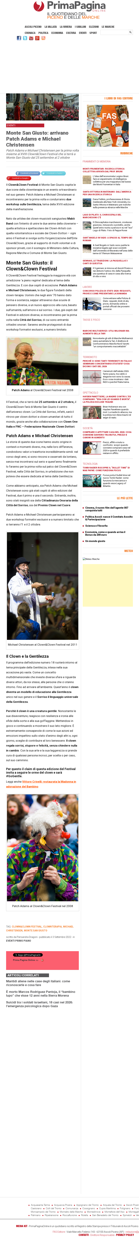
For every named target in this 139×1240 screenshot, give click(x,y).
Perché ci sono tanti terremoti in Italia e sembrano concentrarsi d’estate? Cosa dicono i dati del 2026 (107, 364)
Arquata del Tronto (112, 1204)
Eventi (82, 33)
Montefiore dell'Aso (114, 1211)
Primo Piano (23, 940)
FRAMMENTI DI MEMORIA (97, 161)
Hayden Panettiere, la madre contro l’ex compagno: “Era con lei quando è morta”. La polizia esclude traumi (107, 399)
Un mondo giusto (95, 541)
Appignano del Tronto (87, 1204)
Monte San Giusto (35, 930)
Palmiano (36, 1215)
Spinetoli (127, 1215)
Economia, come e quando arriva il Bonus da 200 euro (105, 533)
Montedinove (93, 1211)
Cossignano (88, 1208)
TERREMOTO (90, 357)
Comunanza (72, 1208)
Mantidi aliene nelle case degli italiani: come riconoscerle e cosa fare (38, 983)
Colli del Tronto (53, 1208)
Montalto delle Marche (71, 1211)
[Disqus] (42, 1053)
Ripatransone (51, 1215)
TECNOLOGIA (90, 463)
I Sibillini (80, 26)
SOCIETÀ (88, 428)
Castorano (36, 1208)
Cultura (71, 33)
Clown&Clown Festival (27, 926)
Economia (57, 33)
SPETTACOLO (90, 392)
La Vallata (51, 26)
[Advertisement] (69, 66)
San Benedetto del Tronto (105, 1215)
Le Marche (108, 26)
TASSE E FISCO (91, 319)
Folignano (125, 1208)
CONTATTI (84, 1235)
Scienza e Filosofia (96, 525)
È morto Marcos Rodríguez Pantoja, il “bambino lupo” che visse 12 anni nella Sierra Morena (40, 993)
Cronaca (30, 33)
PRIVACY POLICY (125, 1235)
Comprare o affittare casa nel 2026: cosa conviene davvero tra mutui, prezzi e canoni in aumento (107, 435)
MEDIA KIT (21, 1226)
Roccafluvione (70, 1215)
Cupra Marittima (107, 1208)
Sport (93, 33)
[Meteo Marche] (91, 559)
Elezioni (94, 26)
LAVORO (87, 287)
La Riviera (66, 26)
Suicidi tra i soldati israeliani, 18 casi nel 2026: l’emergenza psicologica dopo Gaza (39, 1004)
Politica (43, 33)
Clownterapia (52, 926)
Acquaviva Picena (63, 1204)
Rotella (84, 1215)
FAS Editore (59, 1231)
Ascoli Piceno (33, 26)
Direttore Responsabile (102, 1235)
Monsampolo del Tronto (43, 1211)
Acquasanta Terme (40, 1204)
